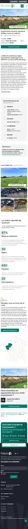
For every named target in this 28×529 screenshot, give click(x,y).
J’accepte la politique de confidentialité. (10, 472)
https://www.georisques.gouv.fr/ (11, 155)
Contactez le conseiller (14, 46)
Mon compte (23, 1)
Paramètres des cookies (22, 518)
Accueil (3, 413)
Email (2, 465)
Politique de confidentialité (12, 518)
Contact (3, 498)
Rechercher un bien (14, 440)
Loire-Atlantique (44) (11, 414)
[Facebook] (17, 453)
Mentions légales (5, 496)
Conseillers (3, 509)
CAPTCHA (3, 474)
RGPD (2, 470)
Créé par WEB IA (4, 518)
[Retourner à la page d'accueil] (7, 6)
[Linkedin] (15, 453)
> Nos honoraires (5, 92)
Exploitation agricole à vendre (14, 413)
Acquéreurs (4, 511)
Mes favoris (14, 1)
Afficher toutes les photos (18, 27)
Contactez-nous (14, 445)
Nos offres (3, 506)
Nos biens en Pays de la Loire (10, 330)
